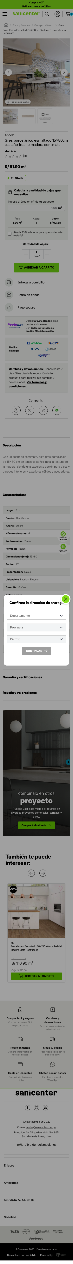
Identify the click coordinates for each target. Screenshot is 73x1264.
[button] (31, 873)
